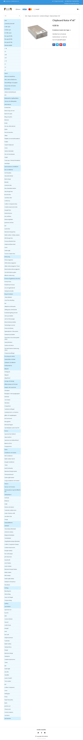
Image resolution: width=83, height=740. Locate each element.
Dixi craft (7, 634)
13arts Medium (8, 297)
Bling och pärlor (8, 117)
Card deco (7, 715)
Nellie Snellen (8, 572)
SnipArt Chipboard (9, 145)
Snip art (6, 622)
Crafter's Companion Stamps (12, 544)
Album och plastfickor (10, 76)
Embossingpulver (9, 260)
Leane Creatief (8, 678)
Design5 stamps (8, 550)
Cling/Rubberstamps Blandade (12, 541)
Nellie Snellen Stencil (10, 459)
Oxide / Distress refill (10, 513)
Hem (6, 20)
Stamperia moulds (9, 291)
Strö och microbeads (10, 154)
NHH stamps (8, 575)
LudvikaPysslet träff (9, 23)
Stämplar (7, 525)
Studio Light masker (9, 477)
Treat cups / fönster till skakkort (12, 160)
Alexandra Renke (9, 176)
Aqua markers (8, 437)
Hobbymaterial (8, 365)
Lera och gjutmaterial (10, 288)
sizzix (6, 690)
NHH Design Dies (9, 238)
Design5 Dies (8, 210)
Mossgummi (7, 421)
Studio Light (7, 250)
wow (6, 631)
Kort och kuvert (8, 418)
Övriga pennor (8, 446)
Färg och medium (9, 294)
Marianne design (9, 653)
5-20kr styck (7, 26)
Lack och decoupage (10, 319)
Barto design (8, 179)
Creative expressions (10, 547)
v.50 (5, 57)
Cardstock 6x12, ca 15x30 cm (11, 412)
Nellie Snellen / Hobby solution (12, 235)
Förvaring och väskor (10, 356)
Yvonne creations (9, 712)
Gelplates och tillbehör (10, 362)
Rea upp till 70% (8, 42)
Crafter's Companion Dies (11, 204)
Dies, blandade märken (10, 188)
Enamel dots (8, 107)
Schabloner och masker (10, 452)
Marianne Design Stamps (11, 569)
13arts (6, 465)
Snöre (6, 148)
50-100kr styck (8, 33)
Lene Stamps (8, 563)
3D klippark (7, 372)
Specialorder (8, 718)
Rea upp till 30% (8, 36)
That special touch (9, 474)
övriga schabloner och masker (12, 480)
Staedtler (7, 675)
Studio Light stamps (9, 578)
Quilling (6, 603)
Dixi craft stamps (9, 553)
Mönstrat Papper (9, 424)
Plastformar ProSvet (10, 284)
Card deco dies (8, 197)
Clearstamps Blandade (10, 529)
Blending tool (8, 591)
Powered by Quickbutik (41, 738)
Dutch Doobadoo (9, 468)
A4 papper (7, 390)
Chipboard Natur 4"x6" (55, 16)
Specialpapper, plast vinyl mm (12, 427)
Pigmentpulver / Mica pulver (11, 331)
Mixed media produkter (10, 322)
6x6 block (7, 396)
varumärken (8, 606)
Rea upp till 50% (8, 39)
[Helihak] (8, 9)
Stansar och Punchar (10, 487)
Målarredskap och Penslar (11, 384)
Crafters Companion (10, 687)
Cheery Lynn (8, 709)
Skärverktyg (7, 594)
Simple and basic (9, 637)
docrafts (7, 672)
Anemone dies (8, 185)
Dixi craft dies (8, 216)
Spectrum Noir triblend (10, 434)
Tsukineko (7, 640)
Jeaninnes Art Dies (9, 222)
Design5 (7, 628)
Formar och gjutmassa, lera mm (12, 278)
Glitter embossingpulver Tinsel (12, 266)
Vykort (6, 73)
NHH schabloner (9, 455)
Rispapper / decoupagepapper (12, 393)
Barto (6, 703)
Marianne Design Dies (10, 232)
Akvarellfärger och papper (11, 82)
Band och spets (8, 113)
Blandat (6, 182)
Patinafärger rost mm (10, 325)
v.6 (5, 51)
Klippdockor (7, 378)
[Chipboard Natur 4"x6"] (37, 31)
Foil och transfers (9, 132)
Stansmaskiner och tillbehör (11, 166)
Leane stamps (8, 566)
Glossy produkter (9, 316)
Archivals (7, 497)
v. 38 (6, 48)
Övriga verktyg (8, 600)
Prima (6, 696)
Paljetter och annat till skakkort (12, 138)
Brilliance (7, 501)
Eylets (6, 129)
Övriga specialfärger (10, 353)
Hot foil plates (8, 173)
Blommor (7, 120)
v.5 (5, 70)
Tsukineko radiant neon (10, 510)
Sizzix (6, 247)
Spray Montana (8, 342)
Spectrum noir (8, 609)
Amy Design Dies (9, 191)
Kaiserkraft (7, 560)
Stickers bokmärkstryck (10, 92)
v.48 (5, 54)
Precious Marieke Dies (10, 241)
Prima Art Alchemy (9, 328)
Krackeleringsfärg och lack (11, 312)
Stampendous (8, 647)
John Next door (8, 557)
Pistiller (6, 141)
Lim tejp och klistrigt (9, 381)
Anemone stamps (9, 532)
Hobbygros (7, 693)
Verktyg (6, 588)
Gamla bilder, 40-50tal (10, 359)
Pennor (6, 431)
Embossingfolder (9, 219)
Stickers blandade (9, 151)
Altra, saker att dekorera (11, 79)
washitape (7, 163)
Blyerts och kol (8, 443)
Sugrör (6, 157)
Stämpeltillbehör (9, 522)
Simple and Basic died (10, 244)
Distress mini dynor (9, 507)
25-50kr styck (8, 30)
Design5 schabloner (9, 462)
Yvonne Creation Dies (10, 253)
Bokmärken (7, 89)
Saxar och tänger (9, 597)
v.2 (5, 64)
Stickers (6, 483)
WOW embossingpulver (10, 263)
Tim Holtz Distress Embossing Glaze (12, 349)
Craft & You (7, 200)
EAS (5, 95)
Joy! (5, 225)
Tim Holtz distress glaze (10, 272)
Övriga (6, 519)
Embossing (7, 256)
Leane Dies (7, 228)
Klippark (7, 368)
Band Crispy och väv (10, 110)
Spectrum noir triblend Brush (12, 440)
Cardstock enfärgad (9, 409)
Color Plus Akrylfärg (9, 300)
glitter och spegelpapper (11, 415)
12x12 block (7, 400)
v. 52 (6, 61)
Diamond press (8, 213)
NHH (6, 616)
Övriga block (8, 406)
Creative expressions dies (11, 207)
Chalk (6, 504)
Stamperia (7, 656)
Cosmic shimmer (9, 619)
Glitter (6, 135)
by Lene (6, 612)
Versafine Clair (8, 516)
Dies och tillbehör (9, 169)
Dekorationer (8, 104)
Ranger (6, 650)
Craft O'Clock (8, 625)
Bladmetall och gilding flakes (11, 98)
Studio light (7, 668)
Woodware (7, 585)
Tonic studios (8, 681)
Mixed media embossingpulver (12, 269)
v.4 (5, 67)
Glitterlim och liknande (10, 306)
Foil (5, 303)
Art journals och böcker (10, 85)
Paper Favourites (9, 700)
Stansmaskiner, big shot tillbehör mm (13, 490)
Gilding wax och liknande (11, 309)
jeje (5, 665)
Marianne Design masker (11, 471)
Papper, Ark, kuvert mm (10, 387)
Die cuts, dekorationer (10, 126)
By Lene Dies (8, 194)
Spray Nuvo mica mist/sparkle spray (12, 338)
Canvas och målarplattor (11, 101)
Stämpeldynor (8, 494)
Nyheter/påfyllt (8, 45)
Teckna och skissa (9, 345)
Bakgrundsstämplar (9, 535)
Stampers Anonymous (10, 581)
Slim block (7, 403)
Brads (6, 123)
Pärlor (6, 449)
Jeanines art (7, 706)
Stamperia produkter (10, 334)
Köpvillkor (43, 729)
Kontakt (39, 729)
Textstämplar (8, 538)
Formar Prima (8, 281)
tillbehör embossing (9, 275)
